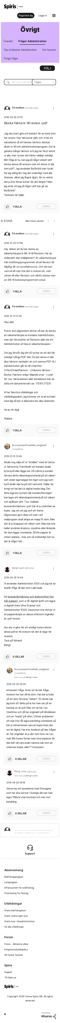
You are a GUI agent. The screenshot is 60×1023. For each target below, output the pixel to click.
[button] (53, 108)
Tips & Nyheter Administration (20, 49)
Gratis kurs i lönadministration (19, 921)
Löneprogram (10, 882)
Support (8, 972)
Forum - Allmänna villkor (16, 944)
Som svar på (25, 677)
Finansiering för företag (16, 893)
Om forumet (49, 49)
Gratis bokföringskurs (15, 910)
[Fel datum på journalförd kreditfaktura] (54, 221)
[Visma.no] (13, 6)
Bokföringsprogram (13, 876)
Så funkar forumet (13, 955)
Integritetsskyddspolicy (16, 949)
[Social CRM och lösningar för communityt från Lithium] (49, 1015)
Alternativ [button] (47, 69)
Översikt (8, 41)
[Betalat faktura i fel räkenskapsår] (48, 221)
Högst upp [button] (5, 1014)
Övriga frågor (11, 58)
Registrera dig (26, 15)
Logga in (42, 15)
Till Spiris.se (10, 977)
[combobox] (30, 82)
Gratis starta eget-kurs (16, 915)
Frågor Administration (32, 41)
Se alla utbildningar (14, 926)
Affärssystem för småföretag (19, 887)
